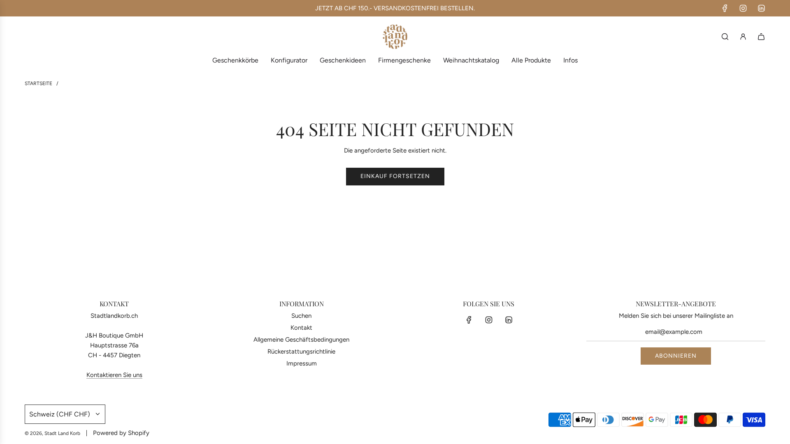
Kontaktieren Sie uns (114, 375)
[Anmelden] (743, 37)
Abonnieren (676, 355)
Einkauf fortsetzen (395, 176)
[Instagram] (743, 8)
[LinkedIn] (761, 8)
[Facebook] (725, 8)
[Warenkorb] (761, 37)
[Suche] (725, 37)
